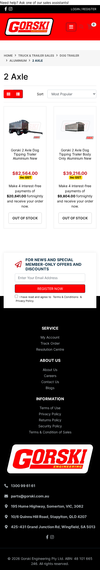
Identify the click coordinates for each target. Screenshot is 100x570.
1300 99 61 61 (23, 485)
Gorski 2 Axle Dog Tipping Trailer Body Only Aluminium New (75, 154)
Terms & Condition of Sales (50, 432)
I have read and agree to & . (49, 299)
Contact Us (50, 382)
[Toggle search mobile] (80, 26)
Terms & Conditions (65, 297)
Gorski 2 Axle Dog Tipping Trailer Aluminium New (25, 154)
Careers (50, 376)
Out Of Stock (25, 218)
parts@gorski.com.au (30, 496)
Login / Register (83, 9)
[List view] (18, 94)
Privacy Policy (24, 301)
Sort (40, 94)
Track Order (50, 343)
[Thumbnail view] (8, 94)
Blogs (50, 388)
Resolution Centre (50, 349)
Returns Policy (50, 420)
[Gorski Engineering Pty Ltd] (29, 26)
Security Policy (50, 426)
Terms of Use (50, 408)
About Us (50, 370)
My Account (50, 337)
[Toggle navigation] (71, 27)
